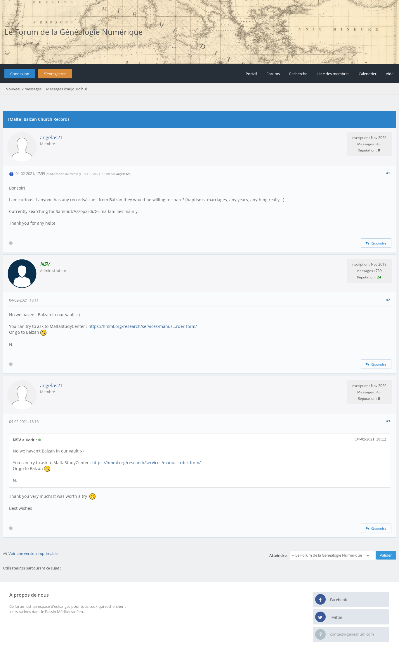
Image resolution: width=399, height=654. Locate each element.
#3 (388, 421)
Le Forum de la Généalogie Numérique (73, 32)
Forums (273, 73)
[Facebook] (320, 599)
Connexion (19, 73)
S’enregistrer (55, 73)
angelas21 (51, 137)
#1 (388, 173)
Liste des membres (333, 73)
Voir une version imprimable (33, 553)
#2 (388, 299)
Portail (251, 73)
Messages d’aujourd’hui (66, 89)
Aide (389, 73)
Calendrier (368, 73)
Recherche (298, 73)
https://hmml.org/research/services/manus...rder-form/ (143, 326)
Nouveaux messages (23, 89)
